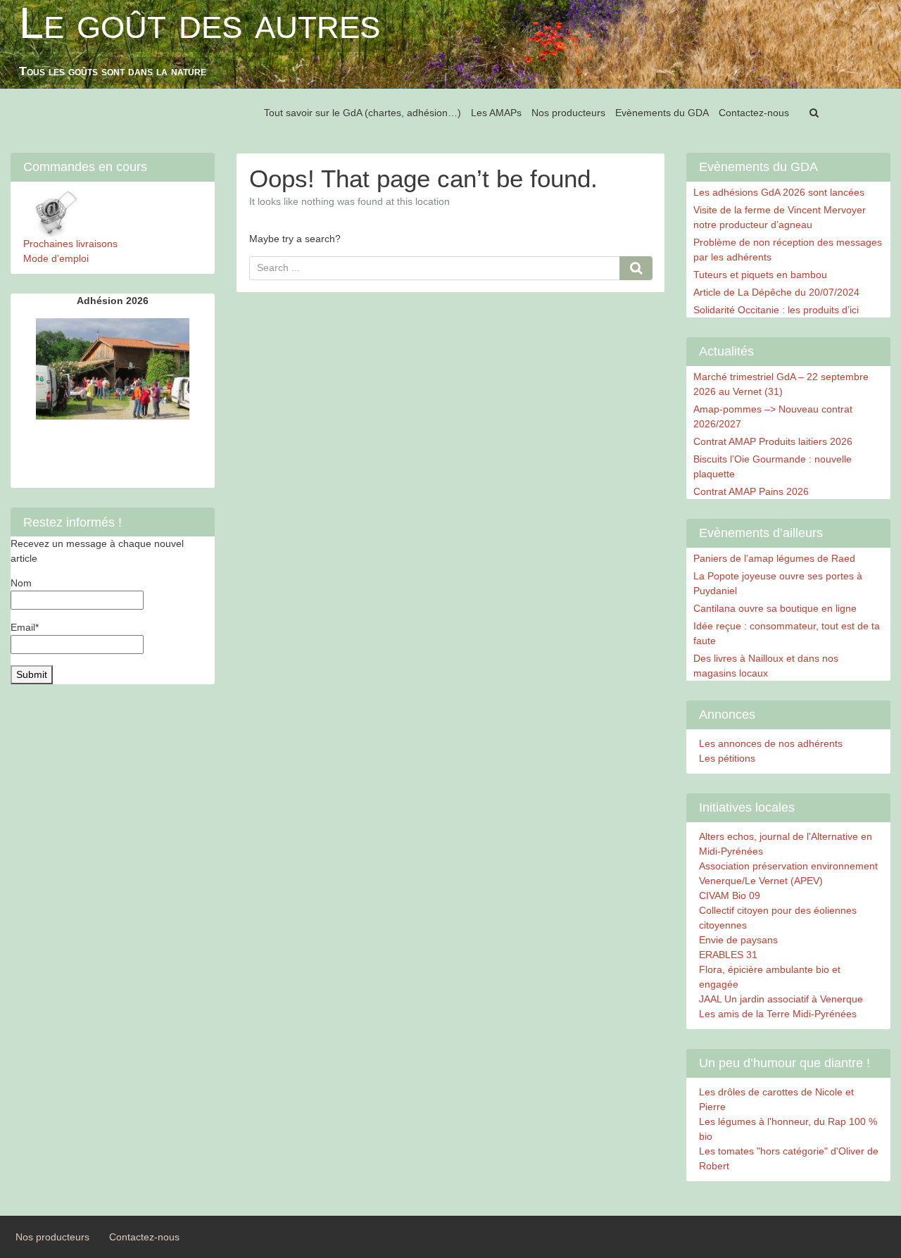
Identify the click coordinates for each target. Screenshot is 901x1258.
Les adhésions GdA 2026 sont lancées (778, 192)
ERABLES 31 (728, 954)
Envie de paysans (738, 939)
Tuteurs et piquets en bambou (760, 274)
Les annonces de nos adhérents (771, 743)
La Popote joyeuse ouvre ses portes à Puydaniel (777, 583)
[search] (813, 113)
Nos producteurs (568, 112)
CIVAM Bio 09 (729, 895)
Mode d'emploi (56, 258)
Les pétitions (727, 758)
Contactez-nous (754, 112)
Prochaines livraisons (70, 243)
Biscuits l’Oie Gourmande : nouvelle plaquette (772, 466)
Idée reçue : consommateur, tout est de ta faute (786, 633)
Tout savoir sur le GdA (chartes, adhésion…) (362, 112)
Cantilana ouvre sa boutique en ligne (775, 608)
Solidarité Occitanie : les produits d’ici (776, 309)
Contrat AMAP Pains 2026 (751, 491)
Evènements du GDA (662, 112)
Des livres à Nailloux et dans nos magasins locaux (765, 666)
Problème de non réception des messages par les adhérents (787, 250)
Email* (25, 627)
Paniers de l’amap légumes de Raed (774, 558)
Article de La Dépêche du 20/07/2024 (776, 292)
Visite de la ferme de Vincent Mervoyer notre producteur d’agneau (779, 217)
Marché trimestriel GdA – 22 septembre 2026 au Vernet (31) (781, 384)
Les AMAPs (496, 112)
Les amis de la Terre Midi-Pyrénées (778, 1013)
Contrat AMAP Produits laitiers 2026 (772, 441)
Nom (21, 583)
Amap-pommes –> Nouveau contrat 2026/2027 (772, 416)
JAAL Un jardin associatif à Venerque (781, 999)
